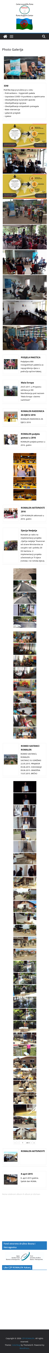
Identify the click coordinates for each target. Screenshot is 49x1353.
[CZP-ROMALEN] (5, 36)
